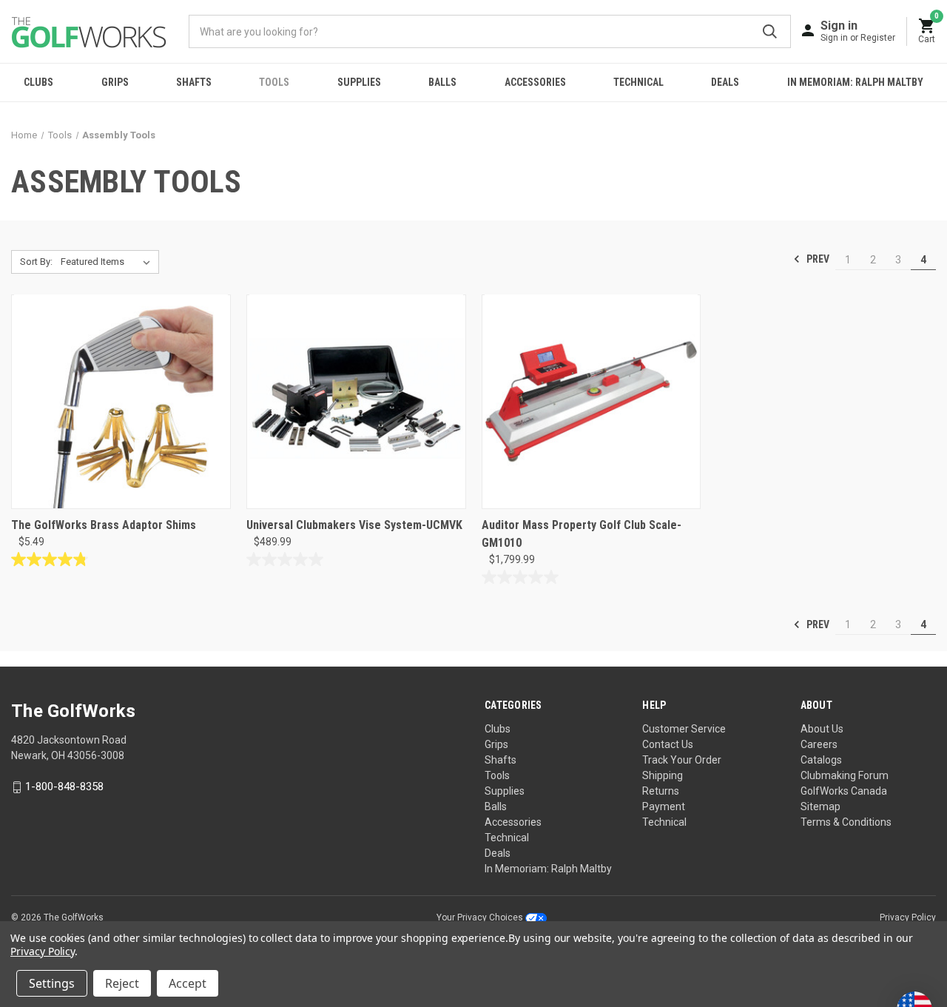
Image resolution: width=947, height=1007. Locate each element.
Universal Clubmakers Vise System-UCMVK (354, 525)
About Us (822, 729)
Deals (725, 82)
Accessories (535, 82)
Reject (122, 983)
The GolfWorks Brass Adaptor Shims (103, 525)
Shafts (194, 82)
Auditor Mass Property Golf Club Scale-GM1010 (581, 534)
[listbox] (108, 262)
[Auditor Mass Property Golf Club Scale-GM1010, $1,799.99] (591, 401)
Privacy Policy (908, 917)
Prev (816, 259)
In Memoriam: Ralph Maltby (855, 82)
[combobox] (490, 31)
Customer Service (684, 729)
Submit (770, 31)
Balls (442, 82)
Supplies (359, 82)
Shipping (662, 775)
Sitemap (820, 806)
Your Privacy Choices (481, 917)
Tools (274, 82)
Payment (663, 806)
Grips (115, 82)
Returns (660, 791)
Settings (52, 983)
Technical (638, 82)
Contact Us (667, 744)
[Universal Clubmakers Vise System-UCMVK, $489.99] (356, 401)
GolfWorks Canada (844, 791)
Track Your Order (681, 760)
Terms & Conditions (846, 822)
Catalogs (821, 760)
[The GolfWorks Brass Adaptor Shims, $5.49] (121, 401)
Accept (187, 983)
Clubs (38, 82)
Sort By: (36, 261)
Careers (819, 744)
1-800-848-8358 (64, 786)
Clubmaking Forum (845, 775)
